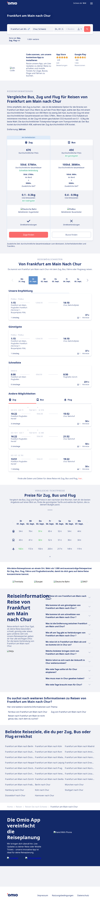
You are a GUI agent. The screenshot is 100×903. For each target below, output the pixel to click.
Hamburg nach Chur (14, 790)
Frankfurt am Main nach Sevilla (49, 779)
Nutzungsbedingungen (62, 895)
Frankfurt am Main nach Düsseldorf (21, 757)
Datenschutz (83, 895)
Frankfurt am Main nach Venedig (50, 773)
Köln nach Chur (42, 790)
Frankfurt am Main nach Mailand (50, 757)
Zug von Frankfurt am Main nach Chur (68, 712)
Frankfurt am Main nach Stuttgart (20, 751)
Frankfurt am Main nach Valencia (80, 779)
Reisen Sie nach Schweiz (36, 806)
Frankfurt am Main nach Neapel (19, 762)
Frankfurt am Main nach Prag (48, 768)
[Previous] (13, 522)
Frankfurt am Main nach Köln (48, 746)
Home (10, 806)
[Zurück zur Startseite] (12, 3)
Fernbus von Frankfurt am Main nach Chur (27, 712)
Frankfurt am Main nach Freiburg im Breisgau (26, 784)
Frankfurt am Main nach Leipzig (49, 762)
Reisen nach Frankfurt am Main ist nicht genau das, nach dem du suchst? (26, 717)
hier (80, 478)
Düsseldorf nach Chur (15, 795)
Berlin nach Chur (42, 784)
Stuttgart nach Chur (74, 790)
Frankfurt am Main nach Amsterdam (82, 751)
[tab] (22, 399)
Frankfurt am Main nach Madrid (79, 746)
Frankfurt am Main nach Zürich (19, 779)
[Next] (87, 280)
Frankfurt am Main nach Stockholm (21, 768)
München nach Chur (74, 784)
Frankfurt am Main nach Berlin (19, 746)
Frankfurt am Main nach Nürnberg (81, 768)
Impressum (42, 895)
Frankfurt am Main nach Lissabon (80, 773)
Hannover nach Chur (44, 795)
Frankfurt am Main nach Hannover (81, 757)
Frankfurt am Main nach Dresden (80, 762)
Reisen (19, 806)
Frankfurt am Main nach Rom (48, 751)
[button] (59, 29)
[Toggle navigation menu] (91, 3)
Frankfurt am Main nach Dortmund (21, 773)
